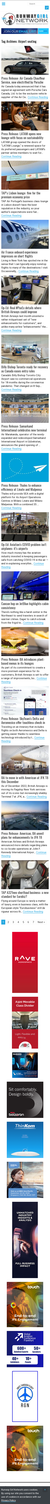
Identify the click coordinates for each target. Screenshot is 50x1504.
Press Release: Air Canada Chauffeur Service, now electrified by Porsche (23, 80)
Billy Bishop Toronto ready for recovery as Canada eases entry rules (24, 368)
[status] (45, 1489)
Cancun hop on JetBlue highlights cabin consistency (25, 605)
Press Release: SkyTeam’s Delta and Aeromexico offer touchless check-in (23, 720)
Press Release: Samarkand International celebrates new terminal (24, 428)
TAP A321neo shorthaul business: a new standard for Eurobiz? (25, 894)
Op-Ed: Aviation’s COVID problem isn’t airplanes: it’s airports (23, 546)
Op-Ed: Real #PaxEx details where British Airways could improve (21, 309)
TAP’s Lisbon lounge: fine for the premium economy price (20, 194)
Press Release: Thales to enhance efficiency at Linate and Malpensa (21, 487)
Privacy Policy (8, 1500)
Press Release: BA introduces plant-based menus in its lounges (22, 661)
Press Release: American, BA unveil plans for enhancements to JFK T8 (22, 835)
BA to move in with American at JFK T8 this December (24, 779)
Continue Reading (38, 97)
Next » (41, 922)
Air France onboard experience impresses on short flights (19, 254)
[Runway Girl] (25, 24)
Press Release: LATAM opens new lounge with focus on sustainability (22, 135)
